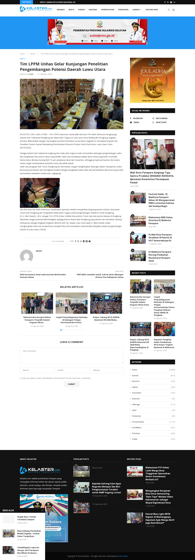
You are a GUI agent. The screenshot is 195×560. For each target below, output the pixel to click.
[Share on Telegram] (84, 241)
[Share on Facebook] (75, 241)
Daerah (81, 9)
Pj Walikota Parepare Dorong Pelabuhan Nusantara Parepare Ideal (160, 256)
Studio (125, 556)
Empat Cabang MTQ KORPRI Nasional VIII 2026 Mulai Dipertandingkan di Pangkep (139, 344)
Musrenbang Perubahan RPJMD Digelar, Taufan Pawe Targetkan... (29, 533)
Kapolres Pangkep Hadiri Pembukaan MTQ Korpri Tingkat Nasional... (71, 2)
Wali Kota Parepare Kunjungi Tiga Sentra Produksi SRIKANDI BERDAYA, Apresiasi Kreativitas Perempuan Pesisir (152, 177)
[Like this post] (72, 241)
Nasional (93, 9)
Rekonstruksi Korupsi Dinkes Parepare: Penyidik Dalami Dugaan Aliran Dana (140, 301)
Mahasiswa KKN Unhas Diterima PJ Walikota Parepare (161, 220)
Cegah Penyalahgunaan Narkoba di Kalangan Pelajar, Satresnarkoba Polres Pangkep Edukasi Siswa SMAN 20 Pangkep (164, 306)
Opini (153, 410)
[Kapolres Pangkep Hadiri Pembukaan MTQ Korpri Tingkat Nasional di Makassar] (164, 329)
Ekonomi (153, 381)
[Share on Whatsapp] (81, 241)
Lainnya (136, 9)
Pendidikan (123, 9)
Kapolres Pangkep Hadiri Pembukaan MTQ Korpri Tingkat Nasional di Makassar (164, 343)
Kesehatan (153, 392)
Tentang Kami (151, 9)
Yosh (120, 556)
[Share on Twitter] (78, 241)
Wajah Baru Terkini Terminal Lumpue (26, 518)
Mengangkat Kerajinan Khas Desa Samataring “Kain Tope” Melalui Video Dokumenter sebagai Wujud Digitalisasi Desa (159, 496)
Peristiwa (153, 433)
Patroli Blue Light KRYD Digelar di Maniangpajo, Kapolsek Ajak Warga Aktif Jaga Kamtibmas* (160, 518)
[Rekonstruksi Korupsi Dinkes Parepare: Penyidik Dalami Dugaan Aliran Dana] (37, 303)
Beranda (61, 9)
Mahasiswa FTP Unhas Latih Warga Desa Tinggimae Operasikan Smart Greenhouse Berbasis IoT (158, 473)
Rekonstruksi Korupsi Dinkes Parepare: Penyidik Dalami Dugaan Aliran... (37, 320)
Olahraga (153, 404)
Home (22, 54)
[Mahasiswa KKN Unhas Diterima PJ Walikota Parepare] (138, 221)
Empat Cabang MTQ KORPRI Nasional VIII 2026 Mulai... (106, 318)
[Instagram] (167, 2)
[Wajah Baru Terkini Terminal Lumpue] (9, 519)
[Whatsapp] (174, 2)
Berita (71, 9)
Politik (153, 439)
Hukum (153, 387)
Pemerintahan (107, 9)
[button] (35, 2)
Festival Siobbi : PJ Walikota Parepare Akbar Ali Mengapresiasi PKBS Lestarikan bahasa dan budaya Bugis (162, 200)
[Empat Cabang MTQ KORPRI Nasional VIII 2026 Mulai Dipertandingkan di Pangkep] (106, 303)
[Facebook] (164, 2)
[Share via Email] (89, 241)
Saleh (31, 74)
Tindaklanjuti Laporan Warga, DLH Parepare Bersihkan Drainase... (28, 550)
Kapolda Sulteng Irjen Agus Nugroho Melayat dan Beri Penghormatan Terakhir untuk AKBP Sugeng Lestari (106, 488)
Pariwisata (153, 416)
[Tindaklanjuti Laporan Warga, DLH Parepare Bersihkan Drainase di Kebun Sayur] (9, 550)
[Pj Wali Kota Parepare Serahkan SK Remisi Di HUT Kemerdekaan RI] (138, 238)
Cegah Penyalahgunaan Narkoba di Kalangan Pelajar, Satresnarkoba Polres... (71, 320)
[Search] (169, 9)
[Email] (171, 2)
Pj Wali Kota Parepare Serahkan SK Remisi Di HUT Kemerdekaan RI (160, 237)
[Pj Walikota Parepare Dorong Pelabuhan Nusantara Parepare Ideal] (138, 255)
